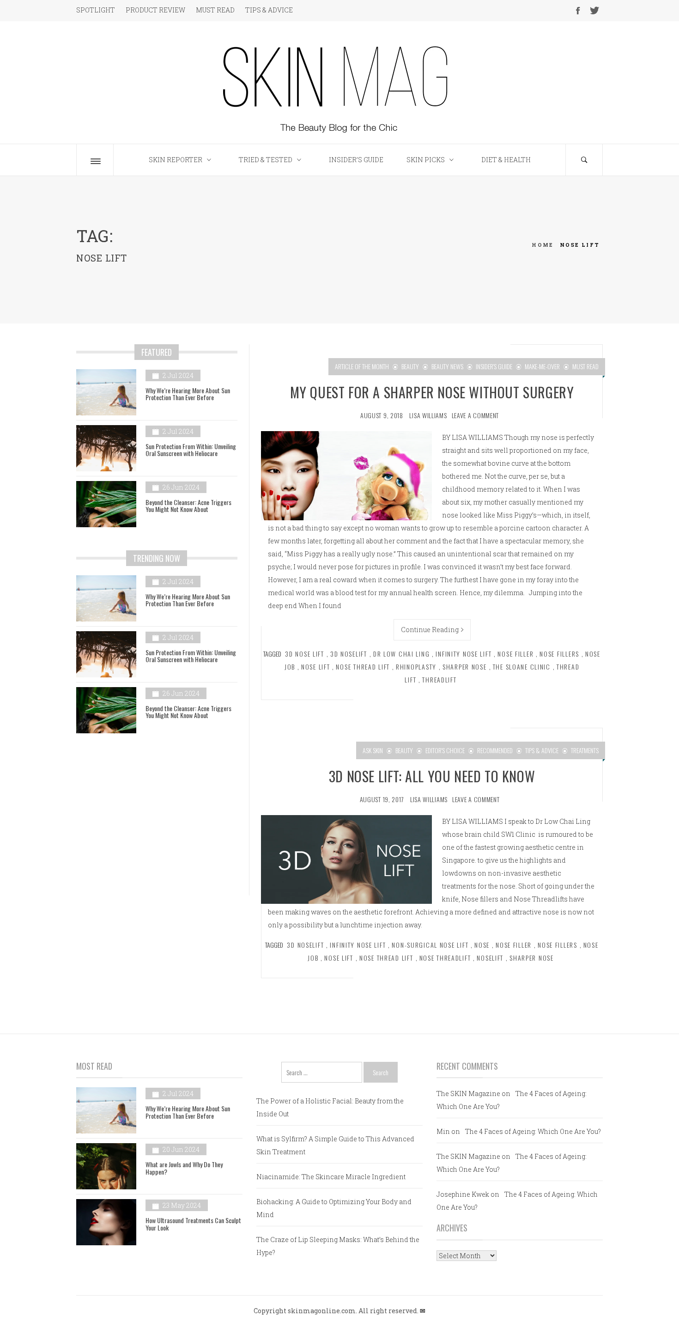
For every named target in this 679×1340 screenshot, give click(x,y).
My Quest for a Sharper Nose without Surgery (432, 392)
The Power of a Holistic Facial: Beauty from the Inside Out (330, 1107)
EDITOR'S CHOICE (445, 750)
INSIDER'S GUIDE (494, 366)
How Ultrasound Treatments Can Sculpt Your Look (193, 1223)
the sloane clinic (522, 666)
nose (482, 945)
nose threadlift (445, 957)
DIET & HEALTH (506, 159)
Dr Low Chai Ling (401, 653)
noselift (490, 957)
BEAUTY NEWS (447, 366)
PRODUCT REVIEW (155, 10)
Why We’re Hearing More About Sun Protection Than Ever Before (188, 393)
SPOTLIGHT (95, 10)
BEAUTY (410, 366)
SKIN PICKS (425, 159)
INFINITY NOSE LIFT (463, 653)
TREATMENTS (585, 750)
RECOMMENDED (495, 750)
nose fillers (559, 653)
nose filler (515, 653)
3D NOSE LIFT (304, 653)
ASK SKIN (373, 750)
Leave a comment (475, 415)
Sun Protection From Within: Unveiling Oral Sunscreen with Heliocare (191, 449)
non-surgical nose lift (430, 945)
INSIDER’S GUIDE (356, 159)
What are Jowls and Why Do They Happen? (184, 1167)
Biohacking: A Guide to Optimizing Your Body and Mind (334, 1208)
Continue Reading (430, 629)
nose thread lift (363, 666)
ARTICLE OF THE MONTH (362, 366)
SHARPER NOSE (465, 666)
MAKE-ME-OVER (542, 366)
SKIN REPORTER (175, 159)
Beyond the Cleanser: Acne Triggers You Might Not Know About (188, 505)
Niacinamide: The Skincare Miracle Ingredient (331, 1176)
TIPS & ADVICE (269, 10)
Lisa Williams (428, 415)
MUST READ (215, 10)
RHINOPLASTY (416, 666)
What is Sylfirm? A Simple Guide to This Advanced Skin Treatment (335, 1145)
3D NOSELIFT (348, 653)
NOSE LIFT (315, 666)
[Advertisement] (156, 821)
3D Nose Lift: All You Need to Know (432, 776)
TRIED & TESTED (265, 159)
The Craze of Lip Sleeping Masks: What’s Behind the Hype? (337, 1246)
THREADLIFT (439, 679)
